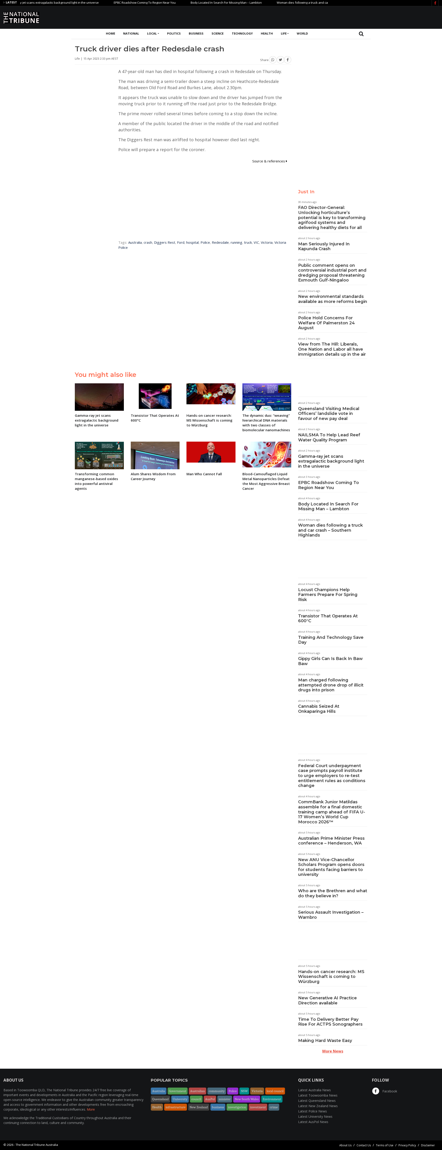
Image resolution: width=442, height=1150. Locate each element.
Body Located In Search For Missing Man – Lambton (205, 2)
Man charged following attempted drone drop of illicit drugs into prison (330, 685)
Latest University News (315, 1116)
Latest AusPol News (313, 1122)
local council (275, 1091)
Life (284, 33)
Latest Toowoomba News (317, 1095)
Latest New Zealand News (318, 1106)
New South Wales (247, 1099)
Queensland (160, 1099)
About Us (345, 1145)
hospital (192, 242)
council (196, 1099)
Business (196, 33)
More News (332, 1051)
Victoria (267, 242)
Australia (135, 242)
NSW (244, 1091)
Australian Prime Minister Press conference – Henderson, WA (331, 841)
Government (177, 1091)
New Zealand (198, 1107)
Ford (180, 242)
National (131, 33)
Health (267, 33)
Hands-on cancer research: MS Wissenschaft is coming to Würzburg (331, 976)
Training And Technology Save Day (330, 640)
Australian (197, 1091)
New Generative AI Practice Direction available (327, 1000)
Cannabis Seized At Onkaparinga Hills (318, 709)
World (302, 33)
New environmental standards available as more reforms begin (332, 299)
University (180, 1099)
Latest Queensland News (317, 1100)
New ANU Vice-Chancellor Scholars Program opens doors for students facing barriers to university (331, 867)
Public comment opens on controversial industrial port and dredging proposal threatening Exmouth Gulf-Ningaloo (332, 273)
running (236, 242)
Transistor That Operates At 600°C (328, 618)
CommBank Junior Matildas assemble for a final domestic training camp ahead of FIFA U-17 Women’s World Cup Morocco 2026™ (331, 811)
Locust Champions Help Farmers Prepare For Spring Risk (328, 594)
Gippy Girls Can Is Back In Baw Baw (330, 661)
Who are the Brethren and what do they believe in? (332, 893)
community (217, 1091)
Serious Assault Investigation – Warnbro (330, 915)
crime (274, 1107)
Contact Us (364, 1145)
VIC (256, 242)
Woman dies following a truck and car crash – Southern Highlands (301, 2)
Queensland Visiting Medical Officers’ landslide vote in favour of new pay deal (328, 413)
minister (225, 1099)
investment (258, 1107)
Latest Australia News (314, 1090)
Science (218, 33)
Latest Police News (312, 1111)
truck (248, 242)
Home (110, 33)
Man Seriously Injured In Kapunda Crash (324, 246)
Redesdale (220, 242)
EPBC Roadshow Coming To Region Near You (124, 2)
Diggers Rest (164, 242)
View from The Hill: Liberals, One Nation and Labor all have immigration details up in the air (332, 349)
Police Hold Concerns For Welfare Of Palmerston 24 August (326, 322)
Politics (174, 33)
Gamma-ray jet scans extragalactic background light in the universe (331, 461)
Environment (272, 1099)
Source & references (269, 161)
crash (148, 242)
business (218, 1107)
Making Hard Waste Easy (325, 1040)
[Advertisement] (355, 16)
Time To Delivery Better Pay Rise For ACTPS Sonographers (330, 1022)
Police (205, 242)
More (91, 1109)
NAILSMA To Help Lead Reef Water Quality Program (329, 437)
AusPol (210, 1099)
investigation (237, 1107)
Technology (242, 33)
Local (152, 33)
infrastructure (176, 1107)
